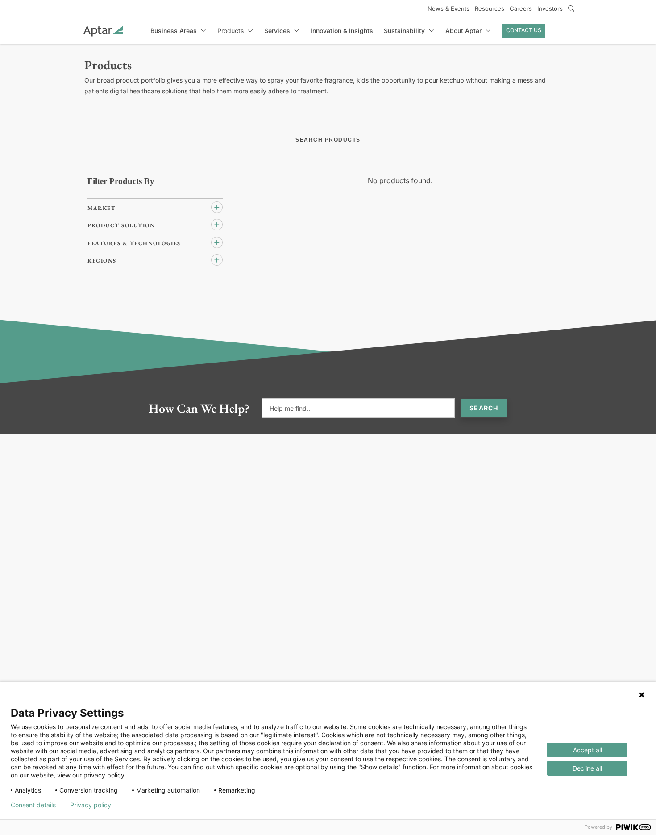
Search (483, 408)
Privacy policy (90, 805)
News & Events (448, 8)
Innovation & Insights (342, 30)
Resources (489, 8)
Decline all (587, 768)
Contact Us (523, 30)
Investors (550, 8)
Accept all (587, 750)
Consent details (33, 805)
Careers (521, 8)
